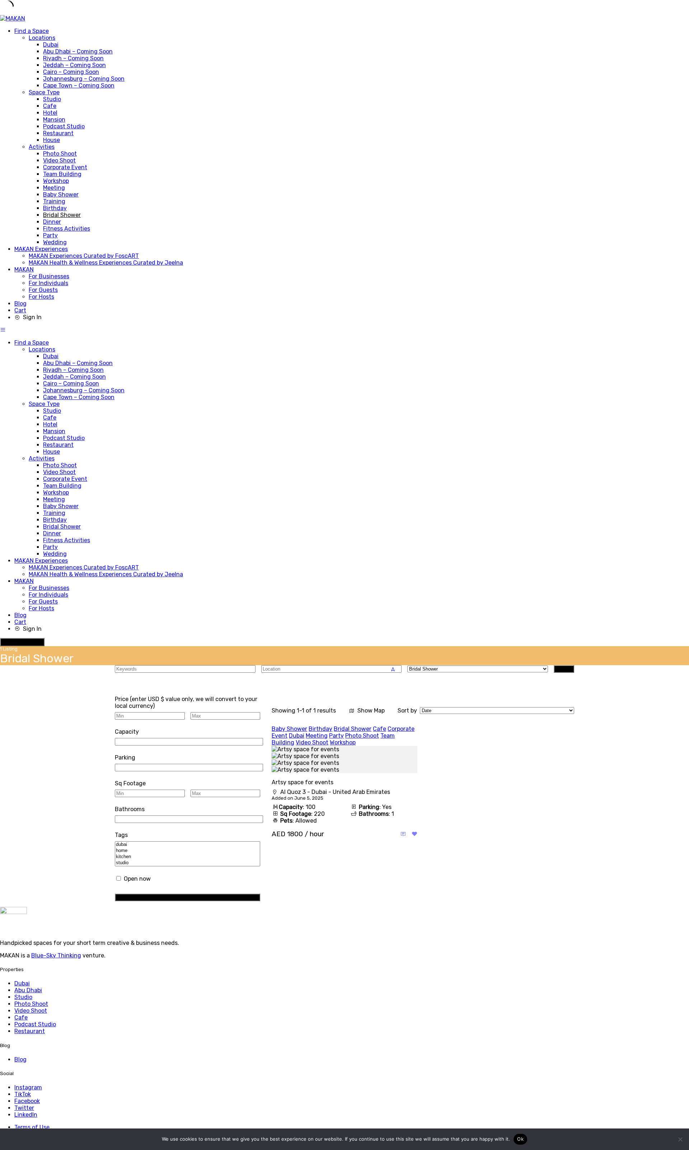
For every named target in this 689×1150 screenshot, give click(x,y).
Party (50, 235)
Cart (20, 310)
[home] (187, 851)
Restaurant (58, 133)
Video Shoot (59, 160)
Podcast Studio (64, 126)
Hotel (50, 112)
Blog (20, 303)
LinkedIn (25, 1114)
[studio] (187, 863)
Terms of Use (32, 1127)
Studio (52, 99)
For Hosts (41, 296)
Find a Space (31, 31)
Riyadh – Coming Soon (73, 58)
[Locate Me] (393, 669)
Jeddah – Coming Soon (74, 65)
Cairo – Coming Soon (71, 71)
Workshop (56, 181)
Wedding (55, 242)
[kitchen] (187, 857)
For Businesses (49, 276)
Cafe (49, 106)
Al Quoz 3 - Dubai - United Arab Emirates (335, 792)
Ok (520, 1139)
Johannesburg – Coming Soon (84, 78)
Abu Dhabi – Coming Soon (78, 51)
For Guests (43, 290)
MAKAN (24, 269)
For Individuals (48, 283)
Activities (42, 146)
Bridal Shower (62, 215)
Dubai (50, 44)
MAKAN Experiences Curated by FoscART (84, 255)
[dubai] (187, 845)
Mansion (54, 119)
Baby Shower (61, 194)
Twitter (24, 1107)
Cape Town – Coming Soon (78, 85)
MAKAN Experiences (41, 249)
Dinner (52, 221)
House (51, 140)
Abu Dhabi (28, 990)
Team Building (62, 174)
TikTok (22, 1094)
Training (54, 201)
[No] (680, 1139)
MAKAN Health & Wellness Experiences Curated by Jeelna (106, 262)
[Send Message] (403, 833)
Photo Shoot (60, 153)
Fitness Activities (66, 228)
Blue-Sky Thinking (56, 955)
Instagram (28, 1087)
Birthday (55, 208)
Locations (42, 37)
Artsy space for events (302, 782)
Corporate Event (65, 167)
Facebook (27, 1101)
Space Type (44, 92)
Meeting (54, 187)
